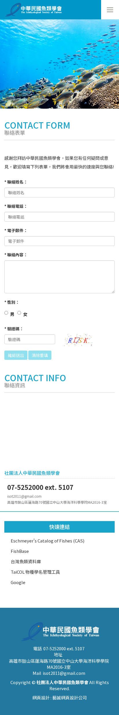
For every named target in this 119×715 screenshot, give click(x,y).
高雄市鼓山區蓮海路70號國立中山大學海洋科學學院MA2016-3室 (59, 664)
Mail (37, 673)
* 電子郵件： (15, 230)
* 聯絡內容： (15, 255)
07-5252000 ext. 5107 (63, 648)
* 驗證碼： (13, 328)
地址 (58, 654)
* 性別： (11, 302)
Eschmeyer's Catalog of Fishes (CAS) (47, 541)
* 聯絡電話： (15, 206)
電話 (37, 648)
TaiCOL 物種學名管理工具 (35, 572)
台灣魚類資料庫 (26, 561)
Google (18, 582)
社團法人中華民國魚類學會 (35, 9)
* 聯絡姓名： (15, 182)
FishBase (20, 551)
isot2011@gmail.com (64, 673)
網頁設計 (41, 697)
